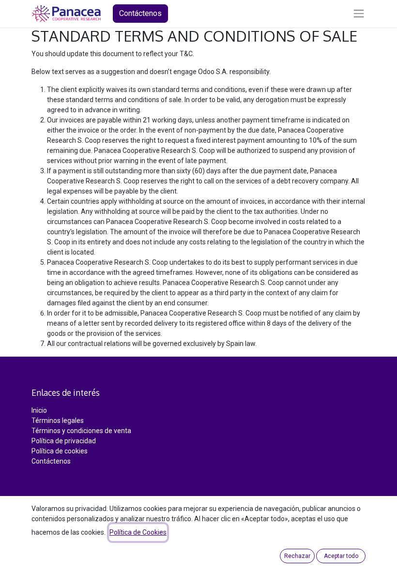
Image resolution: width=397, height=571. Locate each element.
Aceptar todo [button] (341, 556)
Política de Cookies (138, 532)
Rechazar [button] (297, 556)
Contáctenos (140, 13)
